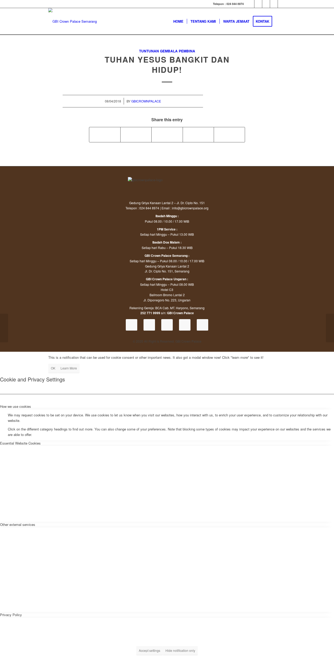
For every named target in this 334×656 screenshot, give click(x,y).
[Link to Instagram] (266, 4)
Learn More (69, 368)
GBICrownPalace (146, 101)
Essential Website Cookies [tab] (20, 443)
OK (53, 368)
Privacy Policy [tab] (11, 614)
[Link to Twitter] (274, 4)
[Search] (281, 21)
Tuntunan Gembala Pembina (167, 50)
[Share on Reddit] (229, 134)
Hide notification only (180, 650)
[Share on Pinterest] (198, 134)
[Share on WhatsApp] (167, 134)
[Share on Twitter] (136, 134)
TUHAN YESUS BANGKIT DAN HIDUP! (167, 64)
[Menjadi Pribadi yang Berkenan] (4, 328)
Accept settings (149, 650)
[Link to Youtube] (250, 4)
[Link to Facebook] (258, 4)
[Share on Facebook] (104, 134)
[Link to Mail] (282, 4)
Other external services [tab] (17, 524)
